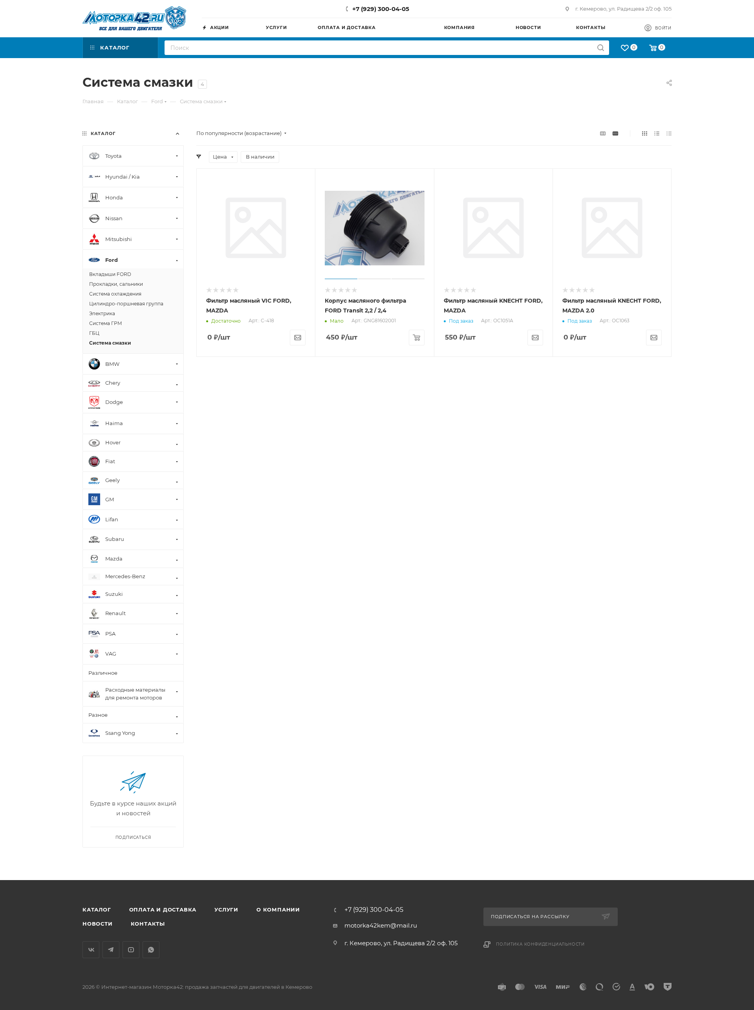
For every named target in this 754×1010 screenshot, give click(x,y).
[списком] (657, 133)
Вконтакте (90, 949)
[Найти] (600, 47)
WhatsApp (151, 949)
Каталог (96, 909)
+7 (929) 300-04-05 (380, 9)
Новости (97, 924)
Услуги (226, 909)
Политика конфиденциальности (540, 944)
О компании (278, 909)
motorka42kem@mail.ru (380, 925)
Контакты (148, 924)
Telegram (110, 949)
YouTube (131, 949)
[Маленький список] (602, 133)
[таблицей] (669, 133)
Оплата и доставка (163, 909)
